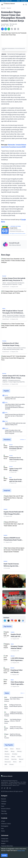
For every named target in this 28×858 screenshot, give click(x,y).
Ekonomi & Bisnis (5, 808)
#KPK (20, 761)
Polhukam (3, 801)
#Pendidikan (14, 754)
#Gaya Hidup (14, 759)
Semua (22, 693)
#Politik (6, 748)
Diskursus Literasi (6, 823)
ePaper (3, 821)
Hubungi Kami (4, 841)
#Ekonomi (18, 748)
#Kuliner (19, 756)
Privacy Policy (21, 850)
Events (3, 831)
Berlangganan (24, 0)
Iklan (2, 828)
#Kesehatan (7, 754)
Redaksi (3, 843)
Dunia (2, 806)
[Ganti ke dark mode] (23, 4)
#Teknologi (19, 751)
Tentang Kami (4, 838)
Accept (4, 855)
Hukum (6, 402)
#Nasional (21, 759)
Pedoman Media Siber (7, 846)
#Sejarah (6, 751)
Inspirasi (5, 509)
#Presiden (11, 764)
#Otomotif (7, 759)
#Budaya (12, 751)
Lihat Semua (22, 439)
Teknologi (3, 811)
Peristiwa (11, 455)
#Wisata (13, 756)
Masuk (18, 0)
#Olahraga (7, 756)
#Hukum (12, 748)
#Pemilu (15, 761)
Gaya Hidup (4, 813)
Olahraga (3, 803)
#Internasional (8, 761)
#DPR (6, 764)
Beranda (3, 8)
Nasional (6, 395)
